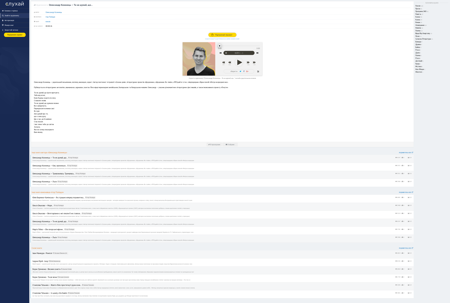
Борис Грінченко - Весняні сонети (43, 268)
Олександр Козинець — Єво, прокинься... (46, 164)
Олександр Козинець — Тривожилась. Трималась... (50, 172)
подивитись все (405, 152)
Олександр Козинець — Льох (42, 180)
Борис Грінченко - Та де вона (42, 276)
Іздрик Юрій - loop (38, 260)
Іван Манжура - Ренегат (40, 252)
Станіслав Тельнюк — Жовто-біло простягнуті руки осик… (53, 283)
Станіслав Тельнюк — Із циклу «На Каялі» (46, 291)
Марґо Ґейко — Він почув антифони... (45, 228)
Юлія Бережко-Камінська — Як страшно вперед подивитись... (54, 196)
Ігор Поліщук (50, 17)
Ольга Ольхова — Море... (40, 204)
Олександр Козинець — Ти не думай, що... (47, 156)
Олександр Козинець (54, 12)
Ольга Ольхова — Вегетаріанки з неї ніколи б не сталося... (53, 212)
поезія (48, 21)
